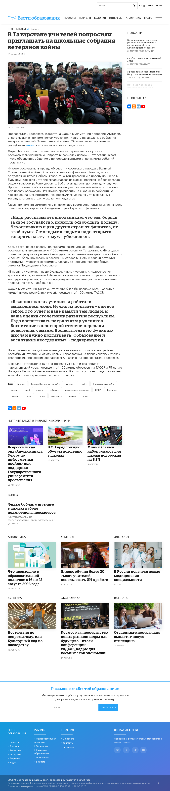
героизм (72, 395)
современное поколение (77, 389)
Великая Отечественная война (45, 383)
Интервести (42, 757)
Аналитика (133, 18)
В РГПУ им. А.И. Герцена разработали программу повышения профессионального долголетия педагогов (144, 88)
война (84, 383)
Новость (34, 29)
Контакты (68, 742)
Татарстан (112, 389)
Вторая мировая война (103, 383)
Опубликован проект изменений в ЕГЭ (144, 59)
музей (27, 389)
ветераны (70, 383)
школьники (56, 395)
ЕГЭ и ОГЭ (145, 63)
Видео (148, 18)
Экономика (42, 746)
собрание (54, 389)
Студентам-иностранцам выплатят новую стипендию (137, 636)
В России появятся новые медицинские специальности (137, 575)
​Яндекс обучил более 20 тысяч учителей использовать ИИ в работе (84, 575)
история (14, 389)
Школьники (17, 28)
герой (84, 395)
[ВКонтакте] (10, 408)
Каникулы (145, 77)
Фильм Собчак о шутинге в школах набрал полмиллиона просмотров (32, 508)
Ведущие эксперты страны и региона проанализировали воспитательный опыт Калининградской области (142, 43)
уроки (28, 395)
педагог (40, 389)
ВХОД (142, 6)
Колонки (100, 18)
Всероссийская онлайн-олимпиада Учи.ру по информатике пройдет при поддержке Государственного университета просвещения (25, 463)
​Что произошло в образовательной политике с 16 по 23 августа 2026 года (25, 577)
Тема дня (85, 18)
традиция (14, 395)
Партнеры (68, 747)
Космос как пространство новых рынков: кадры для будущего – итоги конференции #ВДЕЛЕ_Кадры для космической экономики (84, 642)
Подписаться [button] (108, 707)
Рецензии (14, 758)
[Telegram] (19, 408)
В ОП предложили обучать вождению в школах (65, 451)
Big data (40, 761)
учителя (41, 395)
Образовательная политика (45, 740)
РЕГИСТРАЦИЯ (155, 6)
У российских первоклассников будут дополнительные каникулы (144, 73)
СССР (98, 389)
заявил (30, 144)
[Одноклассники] (14, 408)
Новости (70, 18)
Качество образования (41, 751)
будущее (21, 383)
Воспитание (147, 50)
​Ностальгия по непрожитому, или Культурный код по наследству (25, 638)
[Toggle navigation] (159, 18)
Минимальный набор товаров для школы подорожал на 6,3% (104, 453)
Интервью (116, 18)
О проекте (68, 738)
